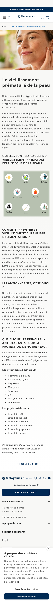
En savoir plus (11, 581)
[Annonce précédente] (4, 10)
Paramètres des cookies (26, 589)
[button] (4, 17)
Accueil (4, 26)
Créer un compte (26, 492)
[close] (48, 548)
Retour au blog (28, 463)
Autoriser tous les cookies (26, 596)
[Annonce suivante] (49, 10)
